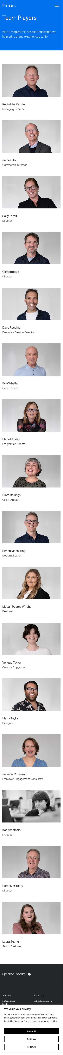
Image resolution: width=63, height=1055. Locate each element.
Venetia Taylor (11, 662)
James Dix (9, 160)
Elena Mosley (11, 439)
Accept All (31, 1031)
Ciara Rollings (11, 495)
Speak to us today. (14, 974)
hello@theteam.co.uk (43, 1001)
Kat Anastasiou (12, 830)
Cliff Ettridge (10, 272)
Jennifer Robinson (14, 774)
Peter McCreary (12, 886)
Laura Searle (10, 942)
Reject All (31, 1047)
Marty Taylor (10, 718)
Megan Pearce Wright (16, 607)
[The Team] (9, 5)
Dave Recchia (11, 327)
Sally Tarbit (9, 216)
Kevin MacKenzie (13, 104)
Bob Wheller (10, 383)
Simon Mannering (13, 551)
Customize (31, 1039)
